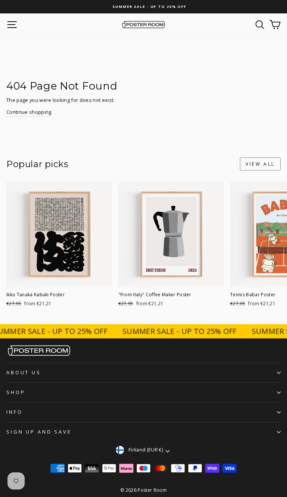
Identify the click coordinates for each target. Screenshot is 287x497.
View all (260, 164)
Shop (15, 392)
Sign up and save (39, 431)
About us (23, 372)
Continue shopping (28, 112)
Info (14, 412)
